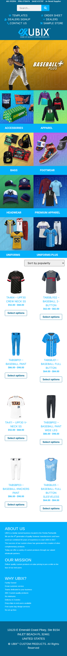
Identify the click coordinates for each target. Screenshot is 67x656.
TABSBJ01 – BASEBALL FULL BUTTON (51, 365)
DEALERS (51, 19)
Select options (15, 312)
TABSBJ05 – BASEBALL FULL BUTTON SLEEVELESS (51, 492)
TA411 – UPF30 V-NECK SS (16, 426)
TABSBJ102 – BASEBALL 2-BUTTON (51, 303)
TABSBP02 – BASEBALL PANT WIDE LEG (51, 428)
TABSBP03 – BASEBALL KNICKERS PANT (16, 490)
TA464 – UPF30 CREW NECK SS (16, 301)
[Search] (45, 8)
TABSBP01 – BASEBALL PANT (16, 363)
